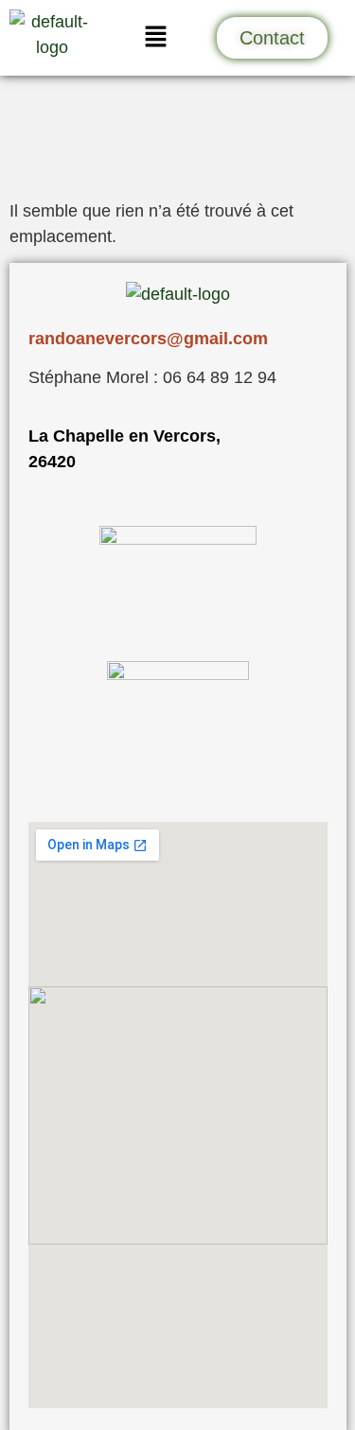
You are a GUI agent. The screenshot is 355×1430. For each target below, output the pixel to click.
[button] (155, 38)
